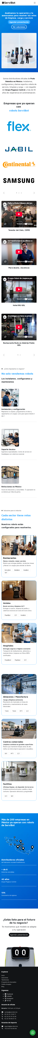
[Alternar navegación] (35, 3)
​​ (17, 570)
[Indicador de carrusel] (16, 193)
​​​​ (8, 570)
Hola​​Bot (26, 570)
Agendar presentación (19, 935)
